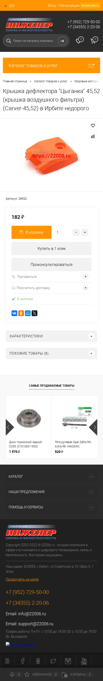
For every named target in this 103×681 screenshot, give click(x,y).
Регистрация (69, 5)
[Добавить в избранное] (93, 125)
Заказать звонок (90, 5)
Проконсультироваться (52, 264)
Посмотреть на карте (22, 579)
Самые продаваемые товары (51, 385)
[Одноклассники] (21, 313)
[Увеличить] (51, 155)
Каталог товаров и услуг (33, 65)
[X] (34, 313)
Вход (52, 5)
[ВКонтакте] (14, 313)
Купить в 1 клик (52, 248)
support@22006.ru (35, 623)
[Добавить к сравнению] (93, 136)
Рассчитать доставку (33, 288)
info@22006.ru (32, 613)
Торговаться (27, 277)
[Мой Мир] (28, 313)
